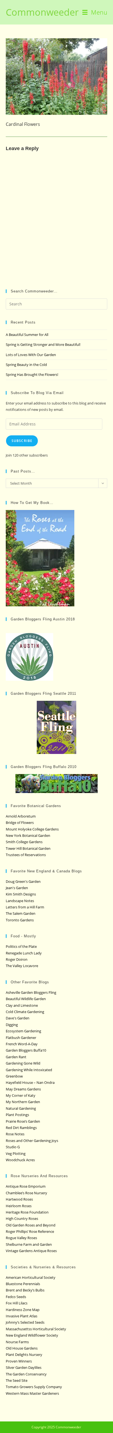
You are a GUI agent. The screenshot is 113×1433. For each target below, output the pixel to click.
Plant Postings (17, 1114)
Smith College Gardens (24, 841)
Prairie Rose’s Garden (23, 1121)
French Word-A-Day (22, 1043)
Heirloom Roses (19, 1205)
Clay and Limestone (22, 1005)
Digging (12, 1024)
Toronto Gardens (20, 920)
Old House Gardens (22, 1348)
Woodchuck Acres (20, 1159)
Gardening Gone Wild (23, 1063)
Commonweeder (42, 12)
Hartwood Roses (19, 1199)
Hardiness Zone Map (22, 1309)
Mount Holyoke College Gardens (32, 829)
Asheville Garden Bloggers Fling (31, 992)
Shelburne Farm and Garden (29, 1244)
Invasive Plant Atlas (21, 1315)
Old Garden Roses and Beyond (30, 1225)
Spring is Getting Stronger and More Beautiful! (43, 344)
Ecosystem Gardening (23, 1030)
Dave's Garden (17, 1018)
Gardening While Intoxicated (29, 1069)
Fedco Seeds (16, 1296)
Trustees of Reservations (26, 854)
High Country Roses (22, 1218)
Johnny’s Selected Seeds (25, 1322)
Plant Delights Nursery (24, 1354)
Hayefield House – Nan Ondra (30, 1082)
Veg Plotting (16, 1153)
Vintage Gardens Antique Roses (31, 1250)
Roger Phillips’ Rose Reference (30, 1231)
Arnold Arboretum (21, 816)
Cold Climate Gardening (25, 1011)
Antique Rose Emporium (26, 1186)
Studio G (13, 1146)
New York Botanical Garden (28, 835)
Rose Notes (15, 1133)
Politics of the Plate (21, 946)
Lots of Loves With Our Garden (31, 354)
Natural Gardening (21, 1108)
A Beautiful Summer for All (27, 334)
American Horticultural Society (30, 1277)
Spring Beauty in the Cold (26, 364)
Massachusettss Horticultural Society (36, 1328)
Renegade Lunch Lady (24, 953)
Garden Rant (16, 1056)
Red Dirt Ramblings (21, 1127)
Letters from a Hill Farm (25, 907)
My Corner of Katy (20, 1095)
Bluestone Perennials (23, 1283)
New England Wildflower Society (32, 1335)
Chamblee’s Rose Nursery (26, 1192)
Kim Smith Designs (21, 894)
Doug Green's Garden (23, 881)
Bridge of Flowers (20, 822)
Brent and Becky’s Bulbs (25, 1290)
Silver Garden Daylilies (23, 1367)
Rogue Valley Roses (21, 1237)
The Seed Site (16, 1380)
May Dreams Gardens (23, 1089)
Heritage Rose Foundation (27, 1212)
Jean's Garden (17, 887)
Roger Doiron (16, 959)
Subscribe (22, 440)
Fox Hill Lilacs (16, 1303)
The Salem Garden (20, 913)
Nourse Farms (17, 1341)
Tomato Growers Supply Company (34, 1386)
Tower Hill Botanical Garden (28, 848)
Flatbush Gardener (21, 1037)
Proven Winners (19, 1361)
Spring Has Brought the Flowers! (32, 374)
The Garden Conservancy (26, 1374)
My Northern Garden (23, 1101)
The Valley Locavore (22, 965)
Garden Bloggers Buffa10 (26, 1050)
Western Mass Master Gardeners (32, 1393)
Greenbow (14, 1076)
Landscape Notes (20, 900)
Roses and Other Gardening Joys (32, 1140)
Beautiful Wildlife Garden (26, 998)
